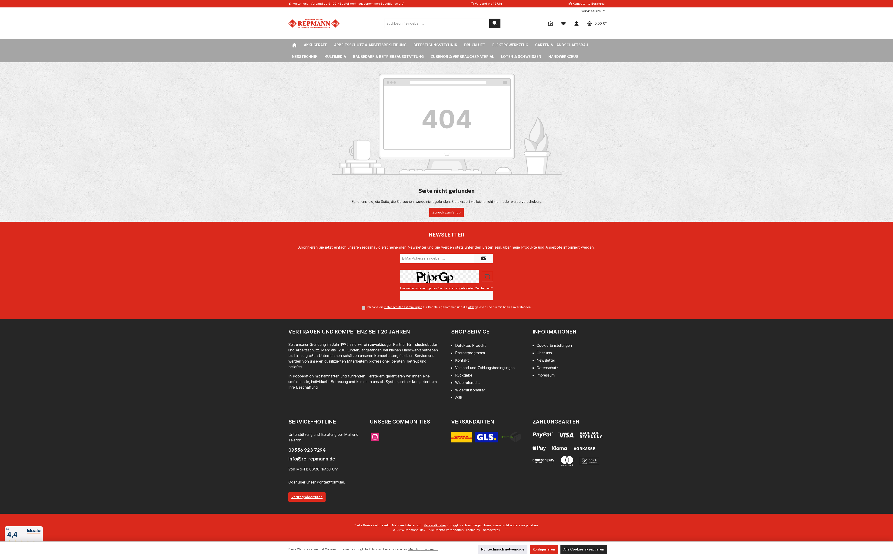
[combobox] (437, 23)
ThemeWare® (490, 530)
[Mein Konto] (576, 23)
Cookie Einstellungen (554, 345)
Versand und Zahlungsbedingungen (485, 367)
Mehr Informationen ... (423, 549)
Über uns (544, 352)
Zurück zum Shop (446, 212)
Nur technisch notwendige (502, 549)
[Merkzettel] (563, 23)
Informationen (554, 332)
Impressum (545, 375)
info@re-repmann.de (311, 459)
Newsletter (545, 360)
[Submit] (483, 258)
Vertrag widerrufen (307, 497)
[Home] (294, 45)
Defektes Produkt (470, 345)
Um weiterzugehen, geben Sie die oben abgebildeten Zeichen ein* (446, 288)
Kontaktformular (330, 482)
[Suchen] (494, 23)
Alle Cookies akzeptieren (583, 549)
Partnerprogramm (470, 352)
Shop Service (470, 332)
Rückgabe (463, 375)
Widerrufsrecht (467, 382)
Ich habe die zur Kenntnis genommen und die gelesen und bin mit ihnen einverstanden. (449, 307)
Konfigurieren (544, 549)
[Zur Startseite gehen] (314, 23)
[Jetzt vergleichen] (550, 23)
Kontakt (462, 360)
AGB (471, 307)
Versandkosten (435, 525)
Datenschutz (547, 367)
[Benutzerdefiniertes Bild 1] (486, 440)
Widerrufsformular (470, 390)
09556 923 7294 (307, 450)
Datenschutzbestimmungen (403, 307)
